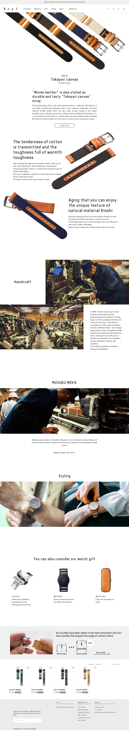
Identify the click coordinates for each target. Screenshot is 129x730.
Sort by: (91, 664)
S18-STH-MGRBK (37, 690)
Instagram (14, 725)
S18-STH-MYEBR (81, 690)
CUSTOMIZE (27, 9)
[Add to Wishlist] (28, 667)
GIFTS (46, 9)
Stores (53, 9)
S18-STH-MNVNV (59, 690)
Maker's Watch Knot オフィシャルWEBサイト (10, 8)
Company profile (99, 707)
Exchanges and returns (84, 717)
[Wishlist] (119, 9)
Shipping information (84, 712)
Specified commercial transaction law (105, 712)
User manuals (81, 720)
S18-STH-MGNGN (15, 690)
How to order (81, 707)
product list (64, 125)
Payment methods (83, 709)
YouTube (26, 725)
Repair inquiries (82, 715)
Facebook (18, 725)
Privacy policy (99, 709)
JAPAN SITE (73, 9)
